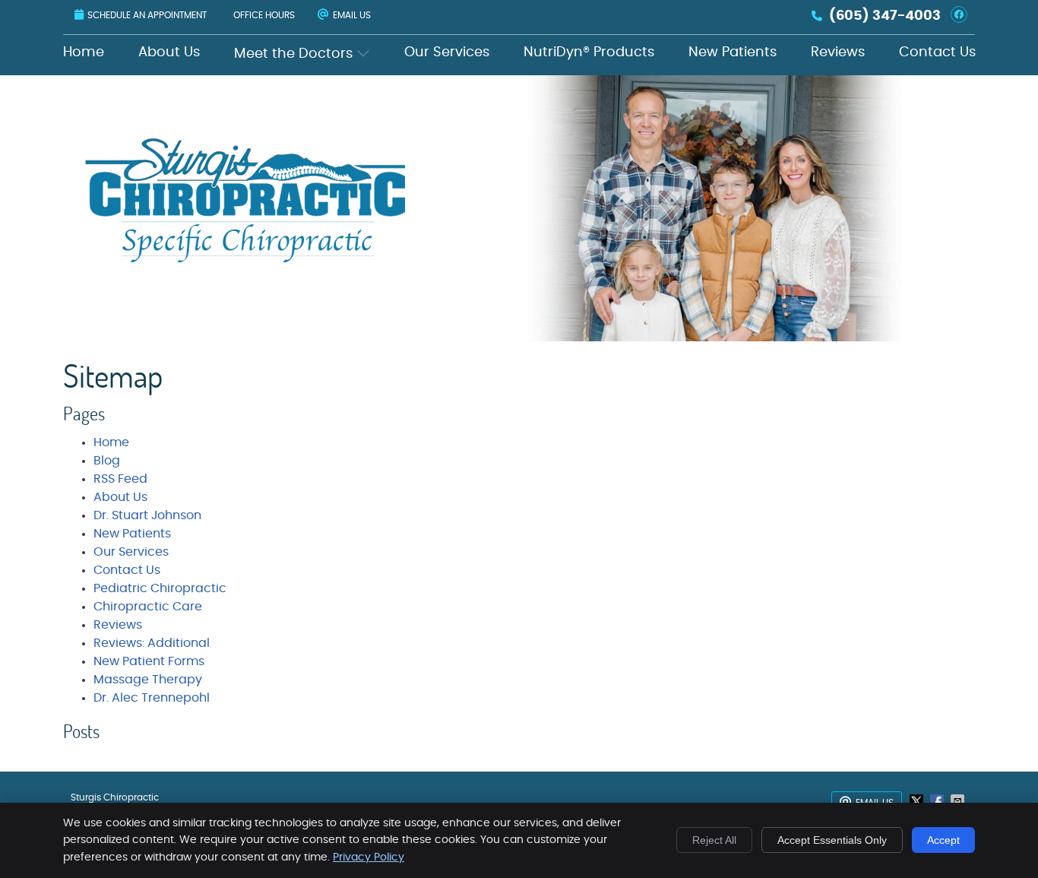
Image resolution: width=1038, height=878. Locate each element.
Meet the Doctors (293, 54)
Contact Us (937, 52)
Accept (943, 840)
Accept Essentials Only (832, 840)
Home (83, 52)
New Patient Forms (148, 661)
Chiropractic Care (147, 607)
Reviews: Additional (151, 643)
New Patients (732, 52)
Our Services (446, 52)
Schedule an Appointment (147, 15)
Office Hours (264, 15)
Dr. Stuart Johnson (147, 515)
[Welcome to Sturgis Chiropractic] (246, 258)
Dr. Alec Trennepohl (151, 698)
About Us (169, 52)
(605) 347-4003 (885, 16)
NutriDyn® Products (589, 52)
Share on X (918, 801)
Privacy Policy (368, 857)
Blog (106, 461)
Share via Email (959, 801)
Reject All (714, 840)
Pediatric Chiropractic (159, 588)
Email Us (352, 15)
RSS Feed (120, 479)
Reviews (838, 52)
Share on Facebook (938, 801)
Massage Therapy (147, 680)
